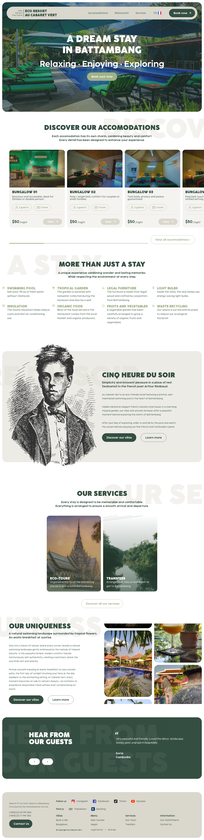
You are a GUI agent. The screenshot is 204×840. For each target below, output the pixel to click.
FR (155, 13)
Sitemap (112, 830)
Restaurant (122, 13)
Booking (101, 809)
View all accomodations (172, 240)
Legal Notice (97, 830)
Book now (180, 13)
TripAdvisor (80, 809)
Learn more (153, 437)
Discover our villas (119, 437)
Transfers (130, 824)
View (50, 221)
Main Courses (97, 820)
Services (141, 13)
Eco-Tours (130, 820)
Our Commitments (169, 820)
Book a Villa (62, 820)
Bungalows (61, 824)
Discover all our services (102, 604)
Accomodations (98, 13)
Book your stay (102, 77)
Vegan (94, 824)
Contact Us (21, 824)
